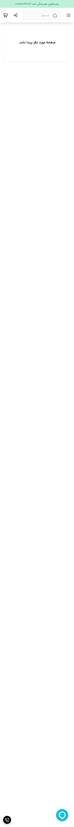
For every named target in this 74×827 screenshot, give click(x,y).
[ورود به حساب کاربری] (16, 15)
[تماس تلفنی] (7, 820)
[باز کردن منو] (68, 15)
